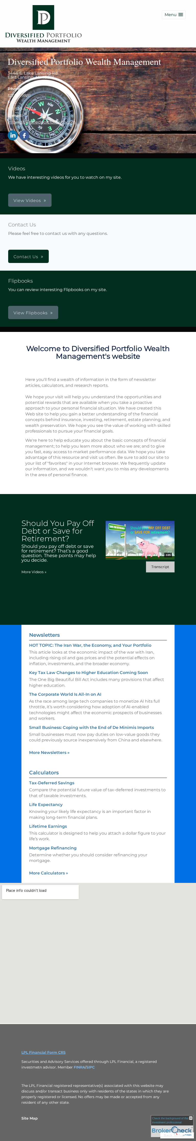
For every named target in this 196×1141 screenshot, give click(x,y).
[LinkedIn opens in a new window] (13, 135)
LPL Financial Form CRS (43, 1052)
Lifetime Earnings (48, 826)
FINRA (79, 1067)
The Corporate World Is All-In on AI (65, 694)
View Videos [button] (27, 200)
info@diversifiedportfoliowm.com (42, 122)
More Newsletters (49, 752)
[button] (174, 14)
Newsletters (44, 635)
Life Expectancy (46, 804)
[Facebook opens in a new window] (24, 135)
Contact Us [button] (26, 256)
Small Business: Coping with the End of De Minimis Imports (91, 727)
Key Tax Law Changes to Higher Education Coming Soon (88, 672)
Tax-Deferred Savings (51, 782)
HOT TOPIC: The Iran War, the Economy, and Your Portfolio (90, 645)
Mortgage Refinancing (53, 848)
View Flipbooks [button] (31, 312)
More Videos (33, 572)
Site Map (29, 1118)
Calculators (44, 773)
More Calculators (48, 873)
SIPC (90, 1067)
